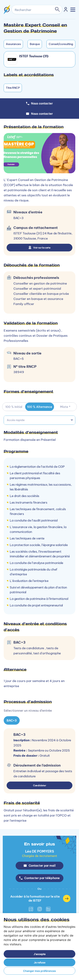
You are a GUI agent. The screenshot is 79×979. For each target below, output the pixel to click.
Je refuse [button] (39, 962)
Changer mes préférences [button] (39, 970)
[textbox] (39, 420)
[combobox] (39, 420)
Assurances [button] (13, 44)
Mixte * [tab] (65, 407)
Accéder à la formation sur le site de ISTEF (35, 898)
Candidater (39, 785)
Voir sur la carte (42, 247)
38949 (18, 372)
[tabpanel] (39, 670)
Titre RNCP (13, 87)
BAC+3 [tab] (12, 720)
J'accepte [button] (40, 954)
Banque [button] (35, 44)
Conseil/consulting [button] (61, 44)
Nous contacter (42, 113)
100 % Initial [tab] (13, 407)
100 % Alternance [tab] (39, 407)
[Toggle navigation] (72, 10)
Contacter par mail (42, 865)
